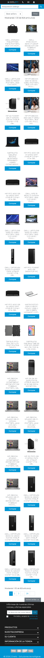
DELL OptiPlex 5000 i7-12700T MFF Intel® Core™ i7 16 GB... (12, 271)
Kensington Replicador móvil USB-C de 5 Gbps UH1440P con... (31, 308)
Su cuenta (10, 637)
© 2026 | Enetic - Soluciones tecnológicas (22, 656)
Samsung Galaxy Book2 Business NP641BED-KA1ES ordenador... (12, 158)
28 (27, 593)
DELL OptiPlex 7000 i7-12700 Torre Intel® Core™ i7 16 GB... (31, 573)
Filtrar (35, 14)
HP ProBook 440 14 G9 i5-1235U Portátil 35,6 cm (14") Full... (31, 82)
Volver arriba (32, 599)
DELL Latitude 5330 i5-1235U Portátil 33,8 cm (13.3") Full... (12, 234)
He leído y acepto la (26, 617)
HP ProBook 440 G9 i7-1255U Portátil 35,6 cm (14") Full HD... (31, 119)
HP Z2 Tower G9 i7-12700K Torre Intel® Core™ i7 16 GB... (12, 119)
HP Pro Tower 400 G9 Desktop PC (31, 269)
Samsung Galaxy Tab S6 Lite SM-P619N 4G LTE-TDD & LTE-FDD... (31, 345)
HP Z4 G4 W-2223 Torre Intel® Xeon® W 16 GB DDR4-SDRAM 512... (31, 382)
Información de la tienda (18, 641)
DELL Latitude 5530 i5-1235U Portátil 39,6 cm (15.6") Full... (31, 234)
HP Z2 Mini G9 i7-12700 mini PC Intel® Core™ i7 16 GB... (31, 460)
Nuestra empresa (14, 632)
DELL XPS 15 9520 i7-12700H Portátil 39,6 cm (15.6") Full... (31, 197)
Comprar (12, 50)
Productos (11, 627)
